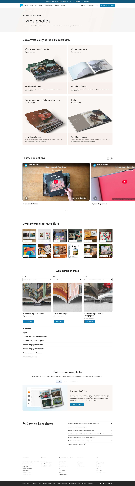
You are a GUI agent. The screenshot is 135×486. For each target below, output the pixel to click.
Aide (97, 458)
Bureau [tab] (66, 381)
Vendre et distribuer (48, 5)
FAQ (97, 465)
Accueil (24, 10)
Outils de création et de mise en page (30, 461)
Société (39, 483)
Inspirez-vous (80, 458)
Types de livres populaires (65, 458)
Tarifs (31, 5)
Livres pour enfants (63, 467)
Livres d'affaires (62, 470)
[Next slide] (111, 158)
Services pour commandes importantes (28, 465)
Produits (26, 5)
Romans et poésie (63, 474)
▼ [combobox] (37, 279)
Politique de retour (100, 468)
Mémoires (61, 465)
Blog (78, 461)
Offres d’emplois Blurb (47, 483)
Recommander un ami (100, 472)
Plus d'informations (85, 1)
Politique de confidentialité (62, 483)
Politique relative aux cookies (74, 483)
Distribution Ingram (26, 474)
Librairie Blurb (25, 470)
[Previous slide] (108, 158)
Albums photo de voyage (46, 467)
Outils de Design (38, 5)
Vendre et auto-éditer (27, 468)
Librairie (57, 5)
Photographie (62, 463)
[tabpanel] (67, 398)
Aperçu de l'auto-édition (27, 463)
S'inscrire (83, 5)
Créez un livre (28, 321)
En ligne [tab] (59, 381)
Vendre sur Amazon (26, 472)
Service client (84, 483)
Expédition (98, 467)
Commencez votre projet (107, 5)
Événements (80, 463)
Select (24, 277)
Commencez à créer (77, 404)
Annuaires (61, 472)
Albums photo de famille (46, 465)
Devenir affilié (99, 470)
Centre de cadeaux (81, 467)
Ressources (63, 5)
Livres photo (44, 458)
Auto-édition (25, 458)
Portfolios (61, 468)
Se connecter (91, 5)
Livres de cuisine (63, 461)
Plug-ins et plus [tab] (74, 381)
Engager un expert (100, 463)
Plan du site (90, 483)
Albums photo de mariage (46, 463)
